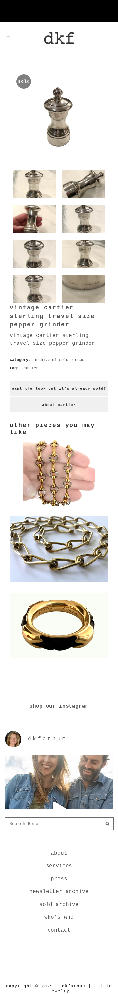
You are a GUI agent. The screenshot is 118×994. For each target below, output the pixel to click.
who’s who (59, 917)
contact (59, 930)
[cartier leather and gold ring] (59, 659)
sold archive (59, 905)
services (59, 866)
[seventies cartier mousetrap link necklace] (59, 583)
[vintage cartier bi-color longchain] (59, 507)
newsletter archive (59, 892)
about (59, 853)
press (59, 879)
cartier (30, 368)
